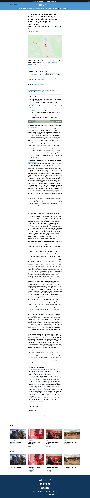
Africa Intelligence (39, 104)
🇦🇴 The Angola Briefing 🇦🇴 (63, 8)
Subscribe (77, 4)
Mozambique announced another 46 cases (38, 90)
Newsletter (12, 440)
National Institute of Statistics (38, 389)
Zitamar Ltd (30, 30)
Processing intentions (70, 442)
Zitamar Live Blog (38, 84)
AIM (39, 101)
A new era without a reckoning (34, 442)
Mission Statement (40, 491)
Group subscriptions (52, 8)
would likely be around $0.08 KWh (49, 360)
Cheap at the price (15, 442)
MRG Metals (32, 376)
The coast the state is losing (52, 442)
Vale (30, 369)
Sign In (72, 4)
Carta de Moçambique (40, 110)
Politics (45, 8)
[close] (89, 1)
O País (35, 115)
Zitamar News (13, 443)
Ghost (50, 494)
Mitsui (35, 369)
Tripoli (53, 494)
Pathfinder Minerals (34, 398)
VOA (34, 110)
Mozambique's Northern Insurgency (34, 8)
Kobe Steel (43, 371)
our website (41, 87)
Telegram (34, 87)
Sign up (34, 491)
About (71, 8)
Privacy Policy (54, 491)
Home (19, 8)
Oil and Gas (23, 8)
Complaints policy (47, 491)
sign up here (41, 79)
